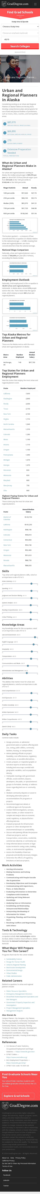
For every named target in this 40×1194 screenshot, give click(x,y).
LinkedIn (6, 1180)
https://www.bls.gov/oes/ (25, 1051)
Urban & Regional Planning (16, 965)
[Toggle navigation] (35, 4)
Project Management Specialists (18, 1008)
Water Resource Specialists (16, 991)
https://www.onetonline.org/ (16, 1057)
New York (7, 414)
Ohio (5, 490)
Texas (5, 409)
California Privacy (8, 1160)
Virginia (6, 419)
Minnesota (7, 475)
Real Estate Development (15, 967)
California (6, 393)
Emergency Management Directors (19, 994)
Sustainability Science (14, 959)
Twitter (6, 1186)
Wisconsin (7, 470)
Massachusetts (9, 429)
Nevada (6, 560)
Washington (7, 398)
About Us (5, 1158)
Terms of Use (7, 1166)
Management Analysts (14, 1011)
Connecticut (7, 540)
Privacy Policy (20, 1158)
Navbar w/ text (15, 4)
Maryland (6, 480)
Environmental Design (14, 970)
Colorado (6, 434)
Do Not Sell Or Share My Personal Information (19, 1163)
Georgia (6, 465)
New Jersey (7, 485)
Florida (5, 404)
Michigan (6, 460)
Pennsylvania (8, 455)
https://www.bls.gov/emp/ (16, 1063)
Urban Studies (11, 973)
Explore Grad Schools (16, 1096)
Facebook (6, 1175)
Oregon (6, 450)
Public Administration (14, 976)
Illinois (5, 439)
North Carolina (8, 424)
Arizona (6, 444)
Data (12, 1158)
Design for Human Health (15, 962)
